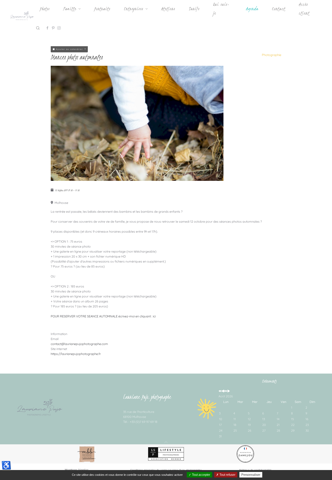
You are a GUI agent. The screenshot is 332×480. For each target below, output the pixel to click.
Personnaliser (250, 474)
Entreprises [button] (133, 8)
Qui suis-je (221, 8)
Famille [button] (69, 8)
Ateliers (168, 8)
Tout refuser (227, 474)
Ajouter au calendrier (69, 49)
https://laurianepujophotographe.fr (76, 354)
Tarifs (194, 8)
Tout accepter (200, 474)
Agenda (252, 8)
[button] (38, 28)
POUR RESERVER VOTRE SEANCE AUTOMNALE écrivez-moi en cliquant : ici (103, 316)
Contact (278, 8)
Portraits (102, 8)
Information (59, 334)
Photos (45, 8)
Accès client (304, 8)
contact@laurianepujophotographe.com (79, 344)
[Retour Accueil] (22, 16)
